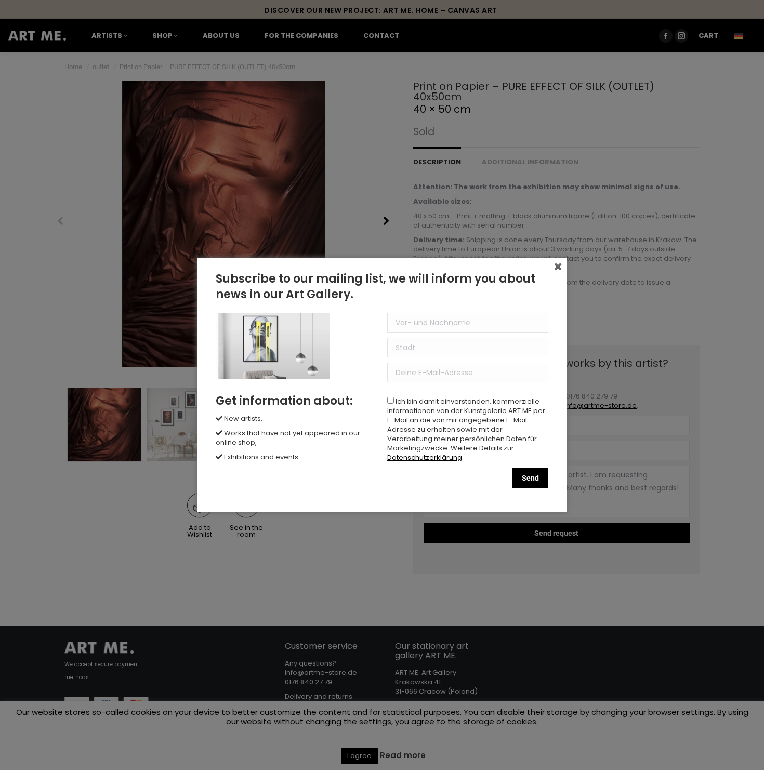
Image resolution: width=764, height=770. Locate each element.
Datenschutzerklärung (424, 457)
